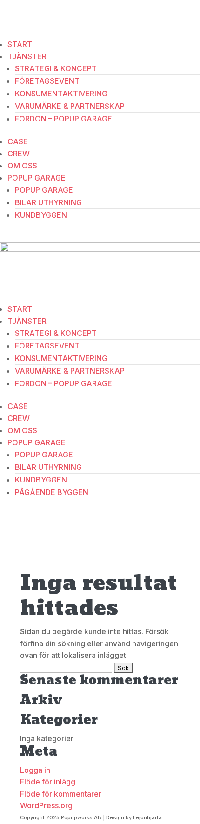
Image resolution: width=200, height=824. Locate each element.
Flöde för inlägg (47, 781)
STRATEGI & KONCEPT (56, 68)
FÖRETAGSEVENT (47, 81)
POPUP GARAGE (36, 177)
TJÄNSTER (27, 56)
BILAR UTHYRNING (48, 202)
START (19, 44)
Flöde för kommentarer (60, 793)
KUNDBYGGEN (41, 215)
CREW (18, 153)
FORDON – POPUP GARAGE (63, 118)
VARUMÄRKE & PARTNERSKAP (70, 106)
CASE (17, 141)
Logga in (35, 770)
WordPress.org (46, 805)
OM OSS (22, 165)
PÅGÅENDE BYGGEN (51, 492)
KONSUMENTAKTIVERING (61, 93)
